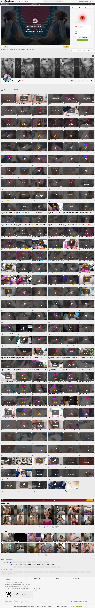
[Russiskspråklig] (7, 562)
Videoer (16, 4)
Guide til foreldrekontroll (38, 588)
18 (18, 225)
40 (65, 455)
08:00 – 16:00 (38, 29)
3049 (66, 491)
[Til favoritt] (2, 47)
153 (49, 467)
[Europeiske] (10, 562)
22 (49, 310)
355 (18, 467)
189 (18, 334)
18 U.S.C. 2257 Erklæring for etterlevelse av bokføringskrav (80, 601)
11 (80, 249)
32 (18, 443)
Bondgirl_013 (3, 559)
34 (2, 455)
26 (33, 213)
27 (18, 177)
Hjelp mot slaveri (37, 590)
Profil (12, 4)
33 (18, 455)
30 (33, 455)
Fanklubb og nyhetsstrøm (21, 85)
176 (18, 491)
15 (80, 225)
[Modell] (93, 56)
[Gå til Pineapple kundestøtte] (22, 602)
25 (49, 443)
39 (65, 479)
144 (49, 491)
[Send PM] (91, 81)
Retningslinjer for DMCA (38, 584)
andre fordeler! (84, 37)
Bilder (22, 4)
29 (33, 443)
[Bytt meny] (2, 1)
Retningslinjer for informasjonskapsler (40, 586)
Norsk (28, 579)
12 (80, 213)
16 (18, 249)
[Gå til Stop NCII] (27, 601)
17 (65, 406)
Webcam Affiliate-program (57, 584)
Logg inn (91, 1)
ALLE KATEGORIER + (19, 574)
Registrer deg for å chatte (82, 39)
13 (49, 346)
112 (34, 491)
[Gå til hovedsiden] (9, 1)
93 (2, 467)
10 (33, 153)
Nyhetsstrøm (27, 4)
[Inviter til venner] (87, 81)
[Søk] (56, 1)
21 (33, 249)
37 (2, 479)
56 (33, 467)
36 (80, 479)
